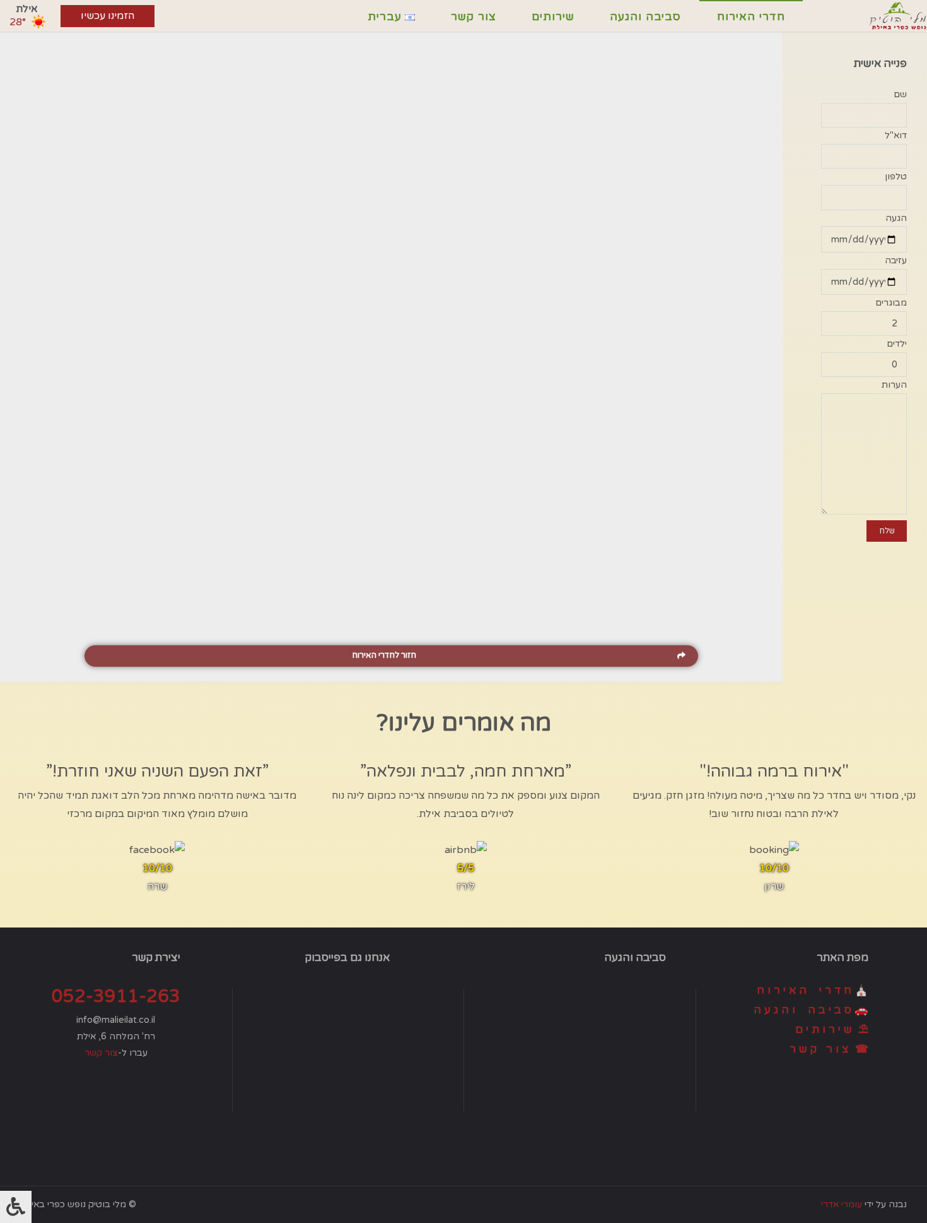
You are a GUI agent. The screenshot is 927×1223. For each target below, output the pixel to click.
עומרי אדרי (841, 1204)
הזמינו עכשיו (107, 15)
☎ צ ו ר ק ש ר (829, 1049)
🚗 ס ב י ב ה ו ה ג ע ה (811, 1010)
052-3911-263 (116, 996)
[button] (391, 656)
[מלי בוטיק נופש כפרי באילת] (898, 15)
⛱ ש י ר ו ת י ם (831, 1029)
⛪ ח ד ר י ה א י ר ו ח (812, 990)
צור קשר (101, 1052)
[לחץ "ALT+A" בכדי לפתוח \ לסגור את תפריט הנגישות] (16, 1207)
